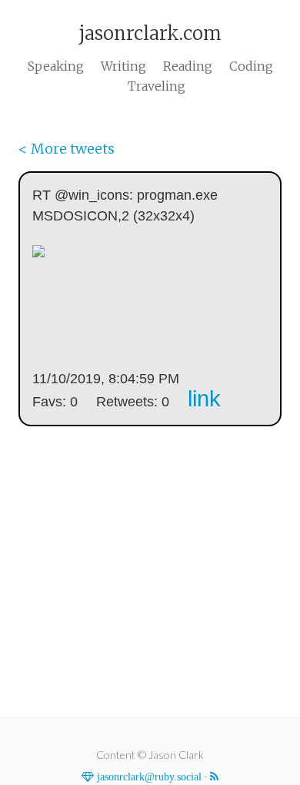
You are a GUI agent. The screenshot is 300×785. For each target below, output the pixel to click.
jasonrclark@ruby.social (148, 776)
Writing (123, 66)
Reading (187, 66)
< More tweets (66, 148)
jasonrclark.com (150, 33)
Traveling (156, 86)
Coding (251, 66)
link (204, 398)
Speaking (56, 66)
